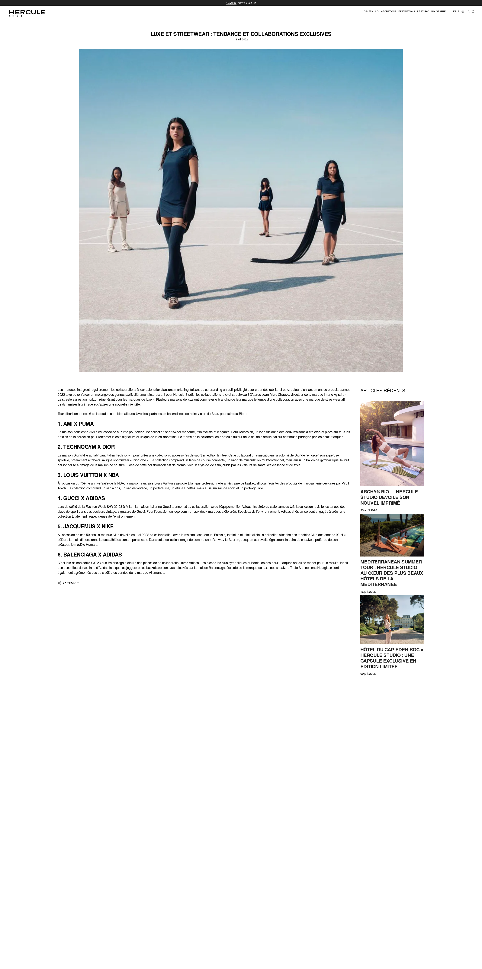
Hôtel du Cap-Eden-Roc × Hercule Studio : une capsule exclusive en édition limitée (391, 658)
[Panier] (473, 11)
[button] (368, 13)
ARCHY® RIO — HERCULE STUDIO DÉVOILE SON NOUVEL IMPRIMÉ (389, 497)
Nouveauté (231, 2)
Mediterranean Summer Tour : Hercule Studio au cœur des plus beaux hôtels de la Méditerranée (391, 573)
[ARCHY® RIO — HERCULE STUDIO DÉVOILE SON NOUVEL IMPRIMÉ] (392, 443)
